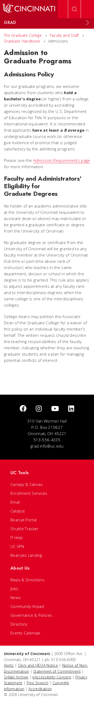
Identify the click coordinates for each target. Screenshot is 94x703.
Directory (18, 624)
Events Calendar (25, 632)
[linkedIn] (71, 409)
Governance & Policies (31, 615)
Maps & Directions (27, 579)
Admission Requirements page (61, 160)
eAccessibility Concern (51, 677)
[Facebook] (23, 409)
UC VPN (17, 546)
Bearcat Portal (23, 519)
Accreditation (40, 688)
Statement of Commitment (57, 671)
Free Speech (37, 682)
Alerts (9, 665)
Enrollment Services (29, 493)
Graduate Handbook (22, 41)
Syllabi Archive (16, 677)
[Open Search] (74, 9)
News (15, 597)
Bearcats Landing (26, 555)
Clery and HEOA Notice (38, 665)
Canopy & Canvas (26, 484)
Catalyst (17, 511)
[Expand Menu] (87, 23)
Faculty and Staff (64, 35)
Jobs (14, 588)
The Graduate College (23, 35)
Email (15, 502)
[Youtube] (55, 409)
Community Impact (27, 606)
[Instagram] (39, 409)
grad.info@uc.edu (47, 446)
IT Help (16, 537)
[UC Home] (29, 9)
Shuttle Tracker (24, 528)
